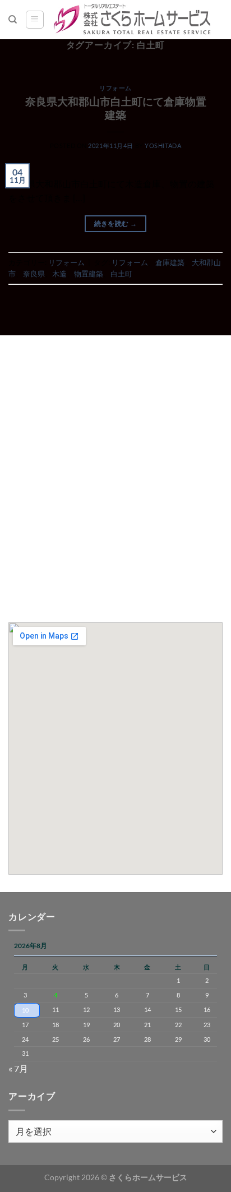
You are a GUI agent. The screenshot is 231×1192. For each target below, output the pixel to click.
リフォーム (115, 87)
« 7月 (18, 1068)
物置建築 (88, 273)
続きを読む (115, 223)
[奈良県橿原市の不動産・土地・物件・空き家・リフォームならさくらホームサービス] (133, 19)
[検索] (12, 19)
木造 (59, 273)
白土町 (121, 273)
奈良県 (34, 273)
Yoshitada (163, 145)
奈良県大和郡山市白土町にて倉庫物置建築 (115, 108)
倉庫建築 (169, 262)
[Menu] (35, 20)
